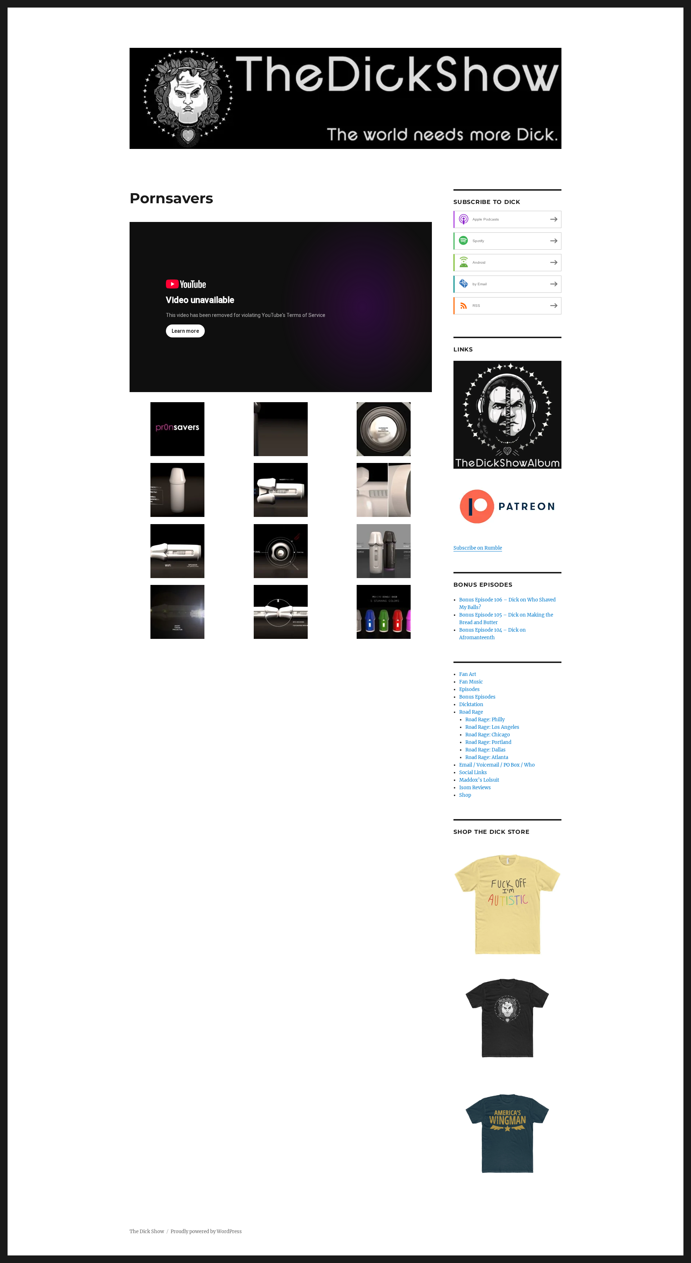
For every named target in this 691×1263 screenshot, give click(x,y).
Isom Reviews (475, 788)
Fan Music (471, 682)
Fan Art (467, 674)
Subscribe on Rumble (477, 548)
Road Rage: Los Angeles (492, 727)
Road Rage (471, 712)
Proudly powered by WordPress (206, 1231)
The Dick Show (147, 1231)
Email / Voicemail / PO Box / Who (497, 765)
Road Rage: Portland (488, 742)
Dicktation (471, 704)
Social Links (473, 772)
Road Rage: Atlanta (486, 757)
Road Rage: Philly (485, 720)
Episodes (469, 689)
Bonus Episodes (477, 697)
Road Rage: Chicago (487, 735)
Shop (465, 795)
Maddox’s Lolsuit (479, 780)
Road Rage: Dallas (485, 750)
